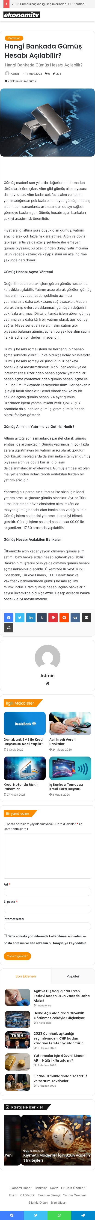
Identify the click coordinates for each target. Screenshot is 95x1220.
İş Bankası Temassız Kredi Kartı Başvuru (66, 786)
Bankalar (14, 38)
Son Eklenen (25, 976)
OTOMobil (27, 1195)
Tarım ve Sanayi (49, 1195)
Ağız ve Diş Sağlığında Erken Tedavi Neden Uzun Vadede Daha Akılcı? (62, 996)
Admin (15, 73)
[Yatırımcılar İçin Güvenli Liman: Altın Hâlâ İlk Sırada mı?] (17, 1062)
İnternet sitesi (14, 919)
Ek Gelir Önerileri (73, 1188)
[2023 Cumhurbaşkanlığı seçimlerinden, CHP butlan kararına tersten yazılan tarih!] (17, 1040)
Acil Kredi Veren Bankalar (62, 741)
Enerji (13, 1195)
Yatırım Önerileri (74, 1195)
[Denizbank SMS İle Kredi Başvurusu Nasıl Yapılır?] (25, 723)
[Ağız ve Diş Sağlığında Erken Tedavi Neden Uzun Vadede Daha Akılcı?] (17, 997)
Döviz (54, 1188)
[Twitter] (19, 617)
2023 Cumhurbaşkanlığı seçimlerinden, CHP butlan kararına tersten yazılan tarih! (59, 1038)
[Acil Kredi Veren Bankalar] (70, 723)
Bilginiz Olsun (38, 1202)
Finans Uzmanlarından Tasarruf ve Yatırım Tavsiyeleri (60, 1078)
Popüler (73, 976)
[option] (47, 1140)
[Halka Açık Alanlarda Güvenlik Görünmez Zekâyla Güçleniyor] (17, 1019)
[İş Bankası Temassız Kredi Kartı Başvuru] (70, 768)
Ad (7, 884)
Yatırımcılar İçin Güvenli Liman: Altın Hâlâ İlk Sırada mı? (59, 1058)
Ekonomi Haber (21, 1188)
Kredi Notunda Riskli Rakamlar (20, 786)
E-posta (11, 901)
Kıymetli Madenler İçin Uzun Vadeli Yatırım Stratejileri (45, 1158)
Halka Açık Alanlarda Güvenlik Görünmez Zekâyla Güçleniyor (59, 1015)
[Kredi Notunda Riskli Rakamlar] (25, 768)
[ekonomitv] (21, 14)
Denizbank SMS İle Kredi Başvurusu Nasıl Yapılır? (24, 741)
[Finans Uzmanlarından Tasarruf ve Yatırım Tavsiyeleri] (17, 1082)
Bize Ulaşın (59, 1202)
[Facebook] (8, 617)
